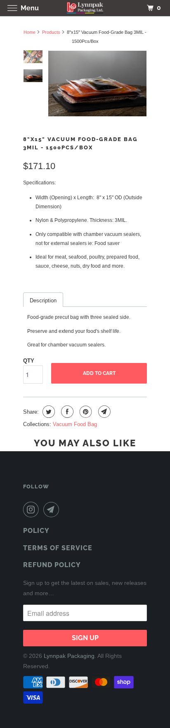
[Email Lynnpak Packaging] (52, 509)
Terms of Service (57, 548)
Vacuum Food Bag (75, 424)
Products (51, 32)
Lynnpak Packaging (69, 656)
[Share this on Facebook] (66, 411)
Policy (36, 531)
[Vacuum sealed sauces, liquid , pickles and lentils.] (97, 83)
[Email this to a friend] (103, 411)
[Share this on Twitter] (47, 411)
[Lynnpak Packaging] (85, 8)
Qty (28, 361)
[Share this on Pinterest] (85, 411)
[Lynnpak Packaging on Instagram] (32, 509)
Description (43, 300)
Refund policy (52, 565)
